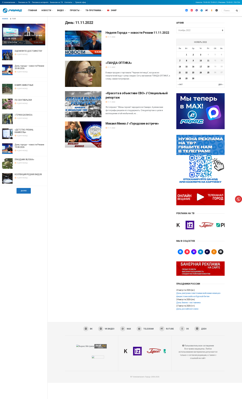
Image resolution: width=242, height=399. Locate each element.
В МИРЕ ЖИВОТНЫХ (24, 85)
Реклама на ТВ (24, 2)
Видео (60, 10)
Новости (46, 10)
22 (186, 72)
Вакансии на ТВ (56, 2)
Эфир (114, 10)
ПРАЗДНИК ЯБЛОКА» (24, 159)
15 (186, 66)
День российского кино (187, 309)
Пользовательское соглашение (199, 346)
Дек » (220, 85)
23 (193, 72)
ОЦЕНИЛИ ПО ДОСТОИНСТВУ (28, 51)
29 (186, 78)
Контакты (68, 2)
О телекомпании (8, 2)
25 (208, 72)
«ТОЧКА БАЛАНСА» (24, 115)
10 (201, 60)
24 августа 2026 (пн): (185, 299)
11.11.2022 (111, 37)
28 (180, 78)
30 (193, 78)
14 (180, 66)
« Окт (180, 85)
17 (201, 66)
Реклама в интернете (40, 2)
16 (193, 66)
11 (208, 60)
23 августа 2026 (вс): (185, 290)
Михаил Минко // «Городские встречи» (132, 123)
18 (208, 66)
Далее (24, 191)
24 (201, 72)
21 (180, 72)
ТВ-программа (93, 10)
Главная (32, 10)
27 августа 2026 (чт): (185, 306)
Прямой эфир (80, 2)
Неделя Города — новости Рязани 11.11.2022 (137, 32)
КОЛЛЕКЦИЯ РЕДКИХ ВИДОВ (28, 174)
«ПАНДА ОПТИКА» (119, 63)
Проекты (74, 10)
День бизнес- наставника (188, 302)
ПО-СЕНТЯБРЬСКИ (23, 100)
